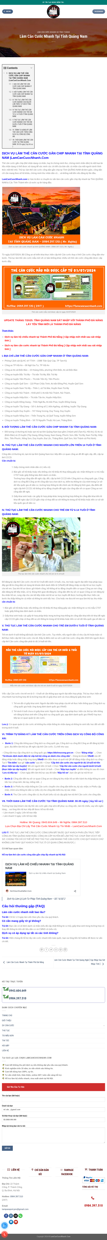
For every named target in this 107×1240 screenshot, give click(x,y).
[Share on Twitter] (51, 950)
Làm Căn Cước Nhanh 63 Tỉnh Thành (53, 32)
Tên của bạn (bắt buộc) (11, 1096)
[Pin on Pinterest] (60, 950)
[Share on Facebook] (46, 950)
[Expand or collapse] (31, 68)
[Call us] (20, 1216)
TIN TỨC (5, 1040)
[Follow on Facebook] (6, 1216)
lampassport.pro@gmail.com (15, 1209)
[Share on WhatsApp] (42, 950)
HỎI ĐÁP (5, 1045)
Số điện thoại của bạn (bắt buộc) (14, 1116)
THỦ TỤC (6, 1030)
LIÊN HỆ (5, 1050)
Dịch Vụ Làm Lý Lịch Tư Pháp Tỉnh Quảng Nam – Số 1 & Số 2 (36, 898)
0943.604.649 (49, 822)
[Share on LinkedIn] (65, 950)
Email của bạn (7, 1106)
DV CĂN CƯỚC (8, 1025)
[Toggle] (104, 1025)
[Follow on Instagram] (11, 1216)
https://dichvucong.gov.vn (60, 753)
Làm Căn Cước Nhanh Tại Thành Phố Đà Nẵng (25, 962)
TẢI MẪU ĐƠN (8, 1035)
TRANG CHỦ (7, 1015)
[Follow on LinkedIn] (11, 1222)
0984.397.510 (79, 822)
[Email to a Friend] (56, 950)
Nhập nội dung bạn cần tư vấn (13, 1126)
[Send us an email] (15, 1216)
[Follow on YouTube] (16, 1222)
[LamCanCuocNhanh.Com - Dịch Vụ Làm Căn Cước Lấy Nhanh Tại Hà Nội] (53, 11)
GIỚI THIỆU (6, 1020)
